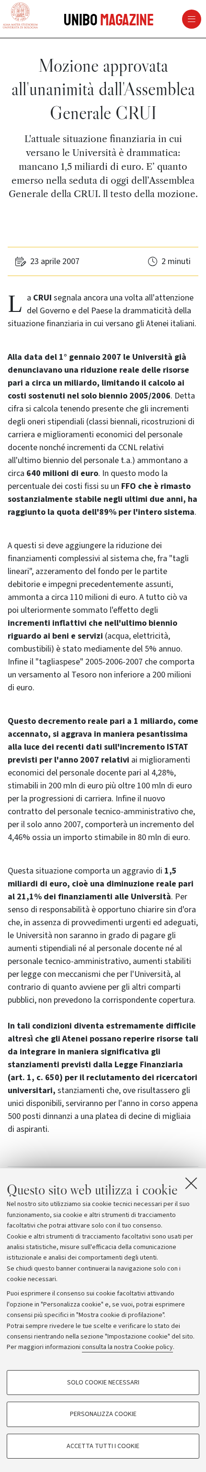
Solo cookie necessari (103, 1382)
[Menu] (157, 19)
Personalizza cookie (103, 1414)
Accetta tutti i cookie (103, 1446)
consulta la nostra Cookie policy (127, 1347)
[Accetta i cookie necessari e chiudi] (191, 1183)
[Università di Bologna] (20, 16)
